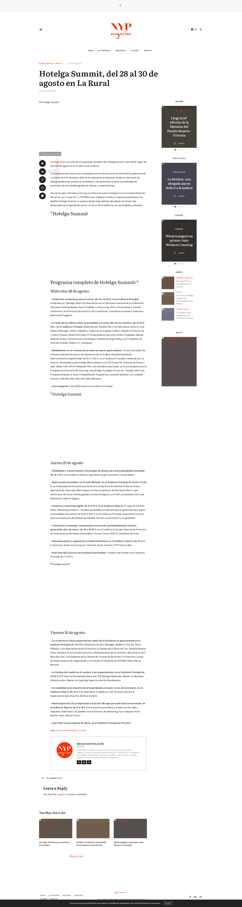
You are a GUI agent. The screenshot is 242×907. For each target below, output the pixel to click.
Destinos (67, 895)
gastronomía (70, 730)
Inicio (91, 50)
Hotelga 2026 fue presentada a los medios (184, 284)
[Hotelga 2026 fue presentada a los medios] (55, 828)
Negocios (120, 50)
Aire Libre (179, 111)
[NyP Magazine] (121, 29)
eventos (59, 730)
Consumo (179, 229)
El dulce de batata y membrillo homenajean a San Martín (91, 843)
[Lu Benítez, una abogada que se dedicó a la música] (169, 314)
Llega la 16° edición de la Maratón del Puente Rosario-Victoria (179, 126)
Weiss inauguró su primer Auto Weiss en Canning (129, 843)
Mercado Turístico (54, 63)
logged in (61, 794)
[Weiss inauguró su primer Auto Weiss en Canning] (130, 828)
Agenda (42, 63)
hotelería (81, 730)
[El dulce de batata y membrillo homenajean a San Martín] (93, 828)
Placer (135, 50)
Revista (148, 50)
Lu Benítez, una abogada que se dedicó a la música (179, 183)
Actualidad (104, 50)
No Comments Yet (54, 778)
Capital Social (179, 172)
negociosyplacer (48, 91)
